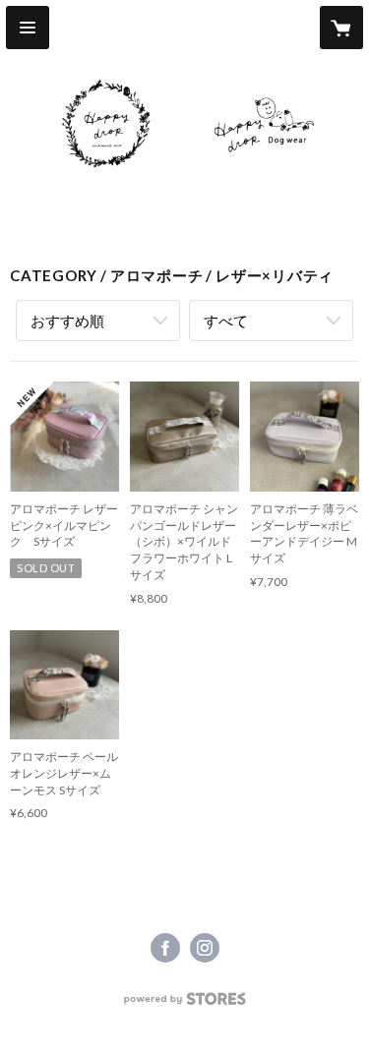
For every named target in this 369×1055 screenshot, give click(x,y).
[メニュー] (27, 27)
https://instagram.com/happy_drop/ (204, 948)
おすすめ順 (67, 320)
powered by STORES (184, 1004)
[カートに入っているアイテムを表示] (341, 27)
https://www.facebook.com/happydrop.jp (165, 948)
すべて (226, 320)
